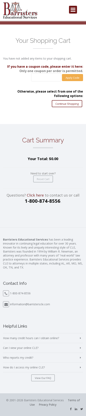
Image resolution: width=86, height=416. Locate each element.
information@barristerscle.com (30, 304)
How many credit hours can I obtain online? (31, 338)
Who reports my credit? (18, 357)
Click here (35, 195)
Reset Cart (43, 179)
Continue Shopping (67, 104)
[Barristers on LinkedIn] (76, 409)
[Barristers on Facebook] (71, 409)
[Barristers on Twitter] (81, 409)
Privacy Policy (47, 404)
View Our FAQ (43, 378)
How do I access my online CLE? (24, 367)
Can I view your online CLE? (20, 348)
